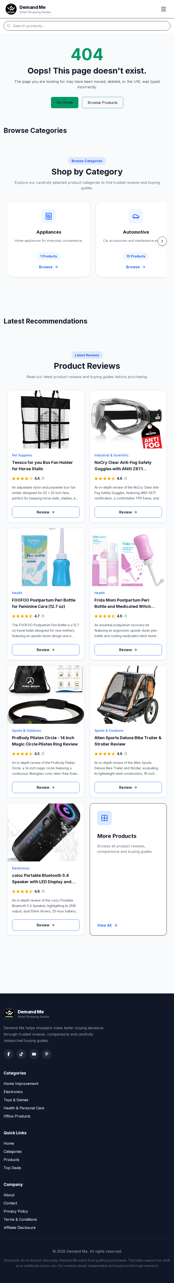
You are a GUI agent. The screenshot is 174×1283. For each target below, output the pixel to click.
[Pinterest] (47, 1054)
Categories (13, 1151)
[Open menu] (164, 9)
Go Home (64, 102)
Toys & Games (16, 1100)
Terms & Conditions (20, 1219)
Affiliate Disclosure (20, 1227)
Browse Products (103, 102)
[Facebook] (9, 1054)
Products (11, 1159)
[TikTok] (21, 1054)
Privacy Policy (16, 1211)
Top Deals (12, 1167)
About (9, 1195)
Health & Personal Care (24, 1108)
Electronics (13, 1091)
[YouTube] (34, 1054)
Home (9, 1143)
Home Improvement (21, 1083)
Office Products (17, 1116)
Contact (10, 1203)
